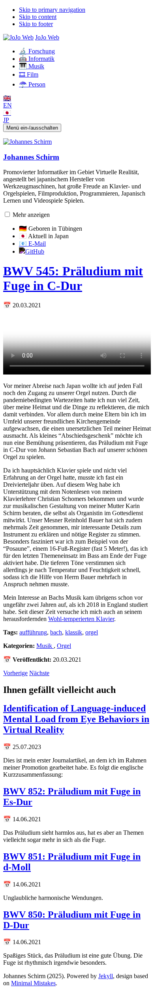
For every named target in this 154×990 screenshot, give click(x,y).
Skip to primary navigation (52, 9)
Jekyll (105, 976)
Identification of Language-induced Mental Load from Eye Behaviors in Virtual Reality (76, 719)
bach (56, 632)
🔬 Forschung (37, 51)
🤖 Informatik (36, 58)
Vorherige (15, 673)
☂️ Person (32, 84)
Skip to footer (36, 24)
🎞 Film (28, 74)
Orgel (64, 645)
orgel (91, 632)
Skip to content (37, 16)
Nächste (39, 673)
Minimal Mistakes (33, 983)
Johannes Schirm (31, 157)
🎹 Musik (31, 66)
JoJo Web (47, 37)
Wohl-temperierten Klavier (81, 618)
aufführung (33, 632)
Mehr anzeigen (31, 214)
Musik (45, 645)
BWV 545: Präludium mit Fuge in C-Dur (73, 278)
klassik (73, 632)
